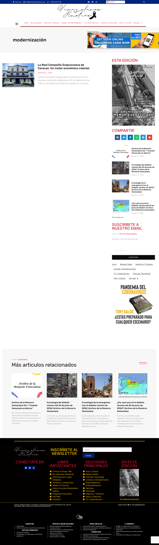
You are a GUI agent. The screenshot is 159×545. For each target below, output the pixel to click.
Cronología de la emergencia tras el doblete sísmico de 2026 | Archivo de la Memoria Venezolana (143, 187)
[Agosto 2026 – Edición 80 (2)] (133, 125)
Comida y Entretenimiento (71, 23)
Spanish (112, 2)
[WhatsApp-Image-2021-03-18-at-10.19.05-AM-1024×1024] (133, 325)
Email (85, 446)
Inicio (26, 23)
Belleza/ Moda (36, 23)
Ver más (136, 23)
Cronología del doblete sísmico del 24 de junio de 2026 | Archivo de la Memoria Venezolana (143, 168)
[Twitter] (92, 2)
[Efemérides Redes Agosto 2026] (79, 19)
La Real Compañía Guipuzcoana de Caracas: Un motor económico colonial (63, 66)
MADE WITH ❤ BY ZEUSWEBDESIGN (131, 505)
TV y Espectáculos (91, 23)
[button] (144, 2)
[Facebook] (88, 2)
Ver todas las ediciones (129, 499)
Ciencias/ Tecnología (109, 23)
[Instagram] (96, 2)
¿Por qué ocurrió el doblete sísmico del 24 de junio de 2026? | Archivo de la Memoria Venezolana (143, 206)
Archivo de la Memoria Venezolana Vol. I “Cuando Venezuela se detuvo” (143, 150)
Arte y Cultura (125, 23)
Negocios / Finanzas (51, 23)
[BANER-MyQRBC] (123, 47)
